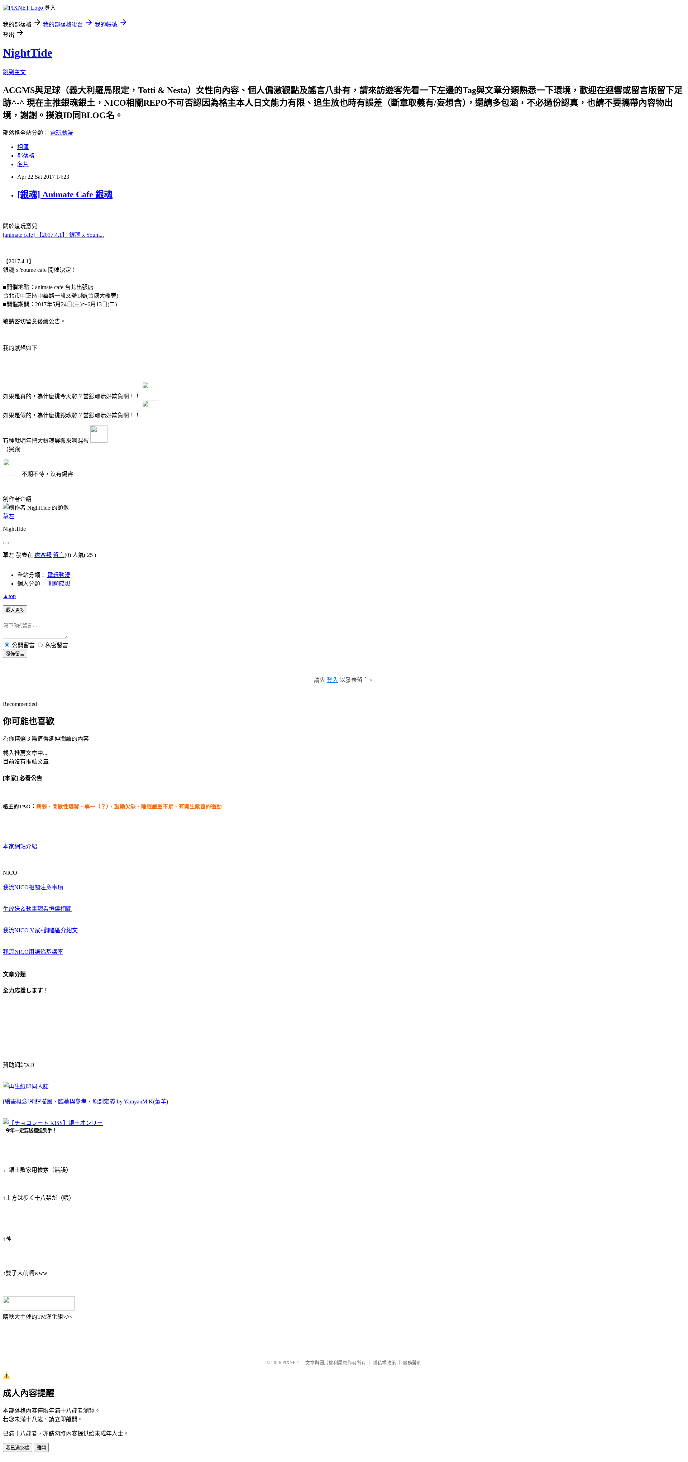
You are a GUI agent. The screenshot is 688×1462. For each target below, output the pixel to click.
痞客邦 (43, 555)
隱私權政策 (384, 1362)
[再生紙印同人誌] (26, 1086)
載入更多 (15, 610)
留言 (58, 555)
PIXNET (290, 1362)
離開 (41, 1448)
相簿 (23, 147)
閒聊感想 (58, 584)
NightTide (27, 52)
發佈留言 (15, 654)
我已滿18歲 (17, 1448)
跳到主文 (14, 72)
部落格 (25, 156)
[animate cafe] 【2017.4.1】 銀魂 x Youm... (53, 235)
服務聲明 (412, 1362)
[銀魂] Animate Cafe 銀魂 (65, 194)
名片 (23, 164)
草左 (8, 516)
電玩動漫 (61, 133)
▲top (9, 596)
